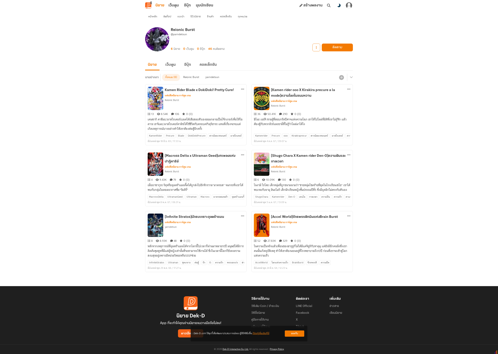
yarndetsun (212, 77)
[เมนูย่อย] (351, 77)
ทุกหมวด (242, 16)
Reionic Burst (191, 77)
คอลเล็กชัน (226, 16)
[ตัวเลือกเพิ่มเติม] (316, 47)
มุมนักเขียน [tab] (204, 5)
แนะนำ (180, 16)
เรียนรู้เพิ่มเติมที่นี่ (261, 333)
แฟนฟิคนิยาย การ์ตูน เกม (178, 95)
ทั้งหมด (169, 77)
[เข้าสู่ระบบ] (349, 5)
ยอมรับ (294, 333)
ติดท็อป (167, 16)
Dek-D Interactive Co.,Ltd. (236, 349)
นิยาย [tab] (159, 5)
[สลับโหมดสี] (339, 5)
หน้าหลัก (152, 16)
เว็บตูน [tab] (173, 5)
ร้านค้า (210, 16)
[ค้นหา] (329, 5)
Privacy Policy (277, 349)
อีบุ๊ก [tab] (187, 5)
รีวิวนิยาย (195, 16)
